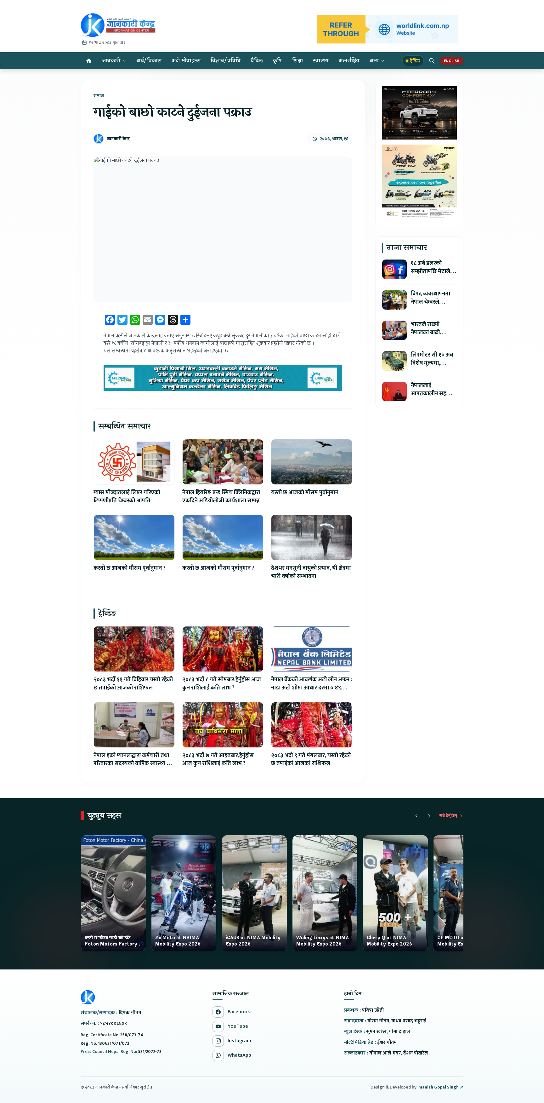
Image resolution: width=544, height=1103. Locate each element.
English (452, 61)
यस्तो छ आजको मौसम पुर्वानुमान (304, 492)
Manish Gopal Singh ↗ (440, 1087)
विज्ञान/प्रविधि (226, 60)
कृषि (277, 60)
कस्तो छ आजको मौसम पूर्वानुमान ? (130, 568)
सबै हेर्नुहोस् (448, 816)
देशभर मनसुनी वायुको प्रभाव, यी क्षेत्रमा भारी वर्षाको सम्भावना (311, 572)
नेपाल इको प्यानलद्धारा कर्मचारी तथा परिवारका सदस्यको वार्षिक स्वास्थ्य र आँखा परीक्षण (131, 764)
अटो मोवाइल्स (186, 60)
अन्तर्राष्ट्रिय (349, 60)
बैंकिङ (257, 60)
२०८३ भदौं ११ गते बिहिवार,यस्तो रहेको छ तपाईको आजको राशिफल (133, 684)
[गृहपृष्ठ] (89, 60)
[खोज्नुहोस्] (432, 60)
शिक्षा (297, 60)
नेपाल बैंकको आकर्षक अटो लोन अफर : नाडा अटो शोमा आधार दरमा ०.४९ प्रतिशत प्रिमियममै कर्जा (311, 688)
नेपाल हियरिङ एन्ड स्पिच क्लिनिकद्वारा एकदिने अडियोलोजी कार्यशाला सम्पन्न (221, 497)
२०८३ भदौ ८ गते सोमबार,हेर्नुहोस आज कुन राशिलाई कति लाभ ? (221, 684)
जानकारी (111, 60)
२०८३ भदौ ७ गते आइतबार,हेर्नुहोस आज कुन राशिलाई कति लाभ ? (218, 760)
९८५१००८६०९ (113, 1023)
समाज (99, 96)
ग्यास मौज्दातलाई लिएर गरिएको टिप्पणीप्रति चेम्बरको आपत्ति (127, 497)
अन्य (374, 60)
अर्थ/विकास (149, 60)
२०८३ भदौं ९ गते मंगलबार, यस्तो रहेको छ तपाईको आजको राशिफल (311, 760)
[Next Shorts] (429, 816)
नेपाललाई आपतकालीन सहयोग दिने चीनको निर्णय (433, 394)
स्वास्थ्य (320, 60)
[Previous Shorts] (416, 816)
